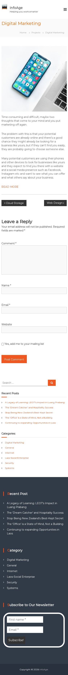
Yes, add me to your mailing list (24, 344)
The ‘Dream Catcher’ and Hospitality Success (29, 407)
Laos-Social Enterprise (17, 457)
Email (5, 305)
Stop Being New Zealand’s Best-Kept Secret (29, 412)
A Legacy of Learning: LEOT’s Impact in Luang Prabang (35, 402)
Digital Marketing (14, 442)
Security (9, 463)
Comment (8, 243)
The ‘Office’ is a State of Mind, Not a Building (28, 417)
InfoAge (16, 8)
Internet (9, 452)
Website (6, 324)
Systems (9, 468)
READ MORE (9, 186)
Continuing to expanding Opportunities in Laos (30, 422)
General (9, 447)
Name (6, 285)
